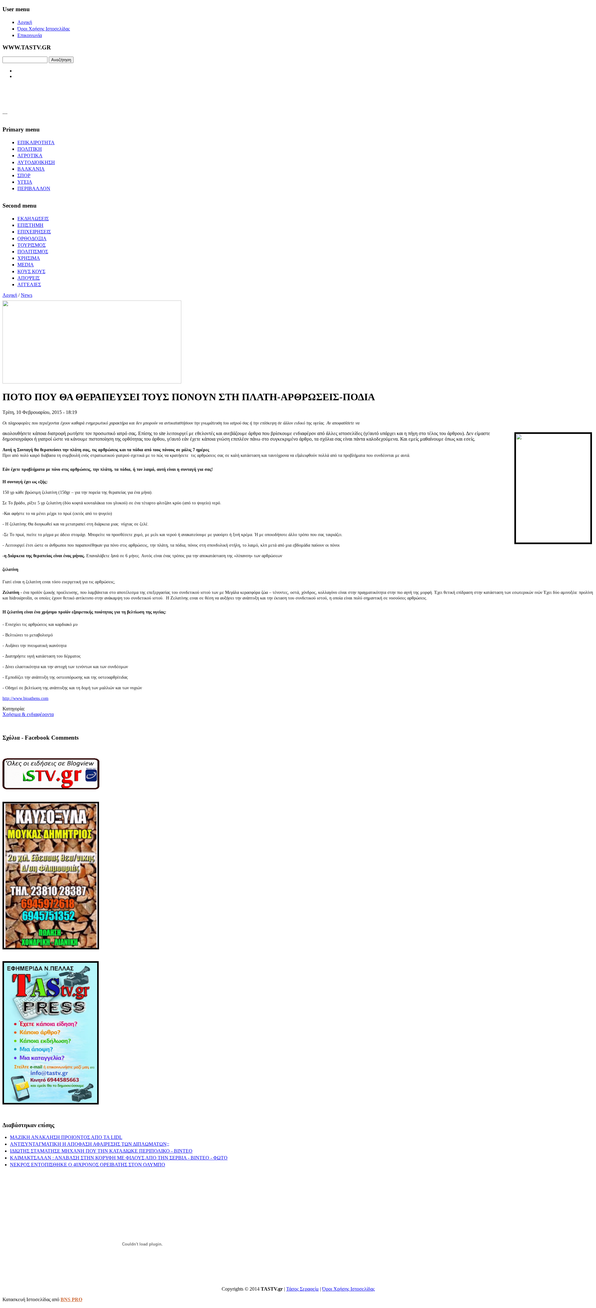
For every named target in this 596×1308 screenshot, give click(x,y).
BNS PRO (71, 1299)
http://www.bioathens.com (25, 698)
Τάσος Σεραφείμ (302, 1289)
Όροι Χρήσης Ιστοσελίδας (348, 1289)
